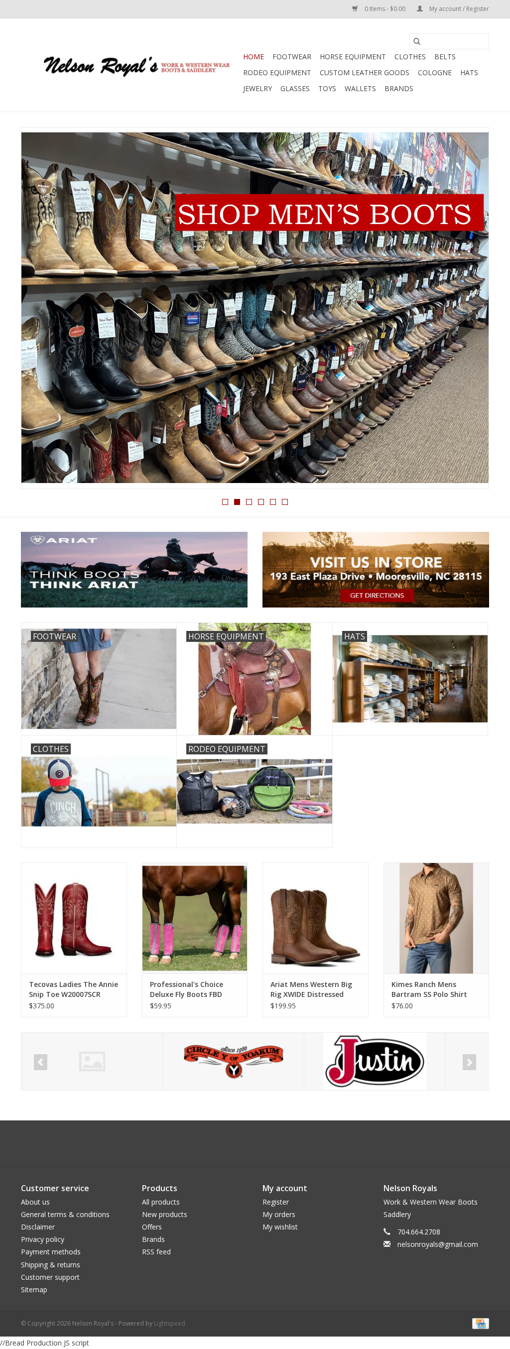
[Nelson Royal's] (130, 65)
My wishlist (280, 1226)
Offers (152, 1226)
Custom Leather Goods (364, 72)
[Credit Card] (479, 1323)
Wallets (360, 88)
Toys (327, 88)
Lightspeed (169, 1323)
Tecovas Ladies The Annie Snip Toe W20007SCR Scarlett (73, 989)
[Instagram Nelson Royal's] (264, 1143)
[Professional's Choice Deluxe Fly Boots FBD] (195, 918)
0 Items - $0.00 (385, 8)
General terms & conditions (65, 1214)
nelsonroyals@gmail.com (437, 1244)
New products (164, 1214)
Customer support (50, 1277)
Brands (398, 88)
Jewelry (257, 88)
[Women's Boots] (255, 308)
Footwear (291, 56)
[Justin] (233, 1061)
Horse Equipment (353, 56)
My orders (278, 1214)
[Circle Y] (91, 1061)
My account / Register (458, 8)
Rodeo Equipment (277, 72)
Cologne (435, 72)
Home (253, 56)
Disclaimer (38, 1226)
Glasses (295, 88)
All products (161, 1202)
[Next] (469, 311)
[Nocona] (374, 1061)
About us (35, 1202)
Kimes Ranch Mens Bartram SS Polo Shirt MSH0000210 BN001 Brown (429, 989)
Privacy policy (42, 1239)
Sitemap (34, 1289)
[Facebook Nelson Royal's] (246, 1143)
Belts (445, 56)
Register (275, 1202)
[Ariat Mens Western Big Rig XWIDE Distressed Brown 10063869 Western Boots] (315, 918)
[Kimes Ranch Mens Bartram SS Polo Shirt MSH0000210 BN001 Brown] (436, 918)
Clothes (410, 56)
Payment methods (51, 1251)
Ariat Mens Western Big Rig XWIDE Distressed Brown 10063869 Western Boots (313, 989)
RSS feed (156, 1251)
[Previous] (40, 311)
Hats (469, 72)
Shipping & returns (50, 1264)
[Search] (416, 41)
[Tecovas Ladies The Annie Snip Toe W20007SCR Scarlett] (74, 918)
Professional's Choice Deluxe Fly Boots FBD (186, 989)
